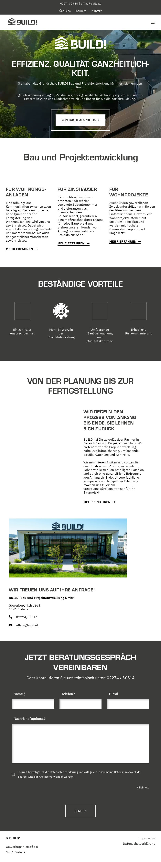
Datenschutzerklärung (139, 843)
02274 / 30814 (120, 677)
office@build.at (91, 3)
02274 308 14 (69, 3)
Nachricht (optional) (29, 718)
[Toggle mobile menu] (153, 22)
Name (19, 694)
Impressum (146, 838)
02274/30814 (27, 617)
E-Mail (114, 694)
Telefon (68, 694)
